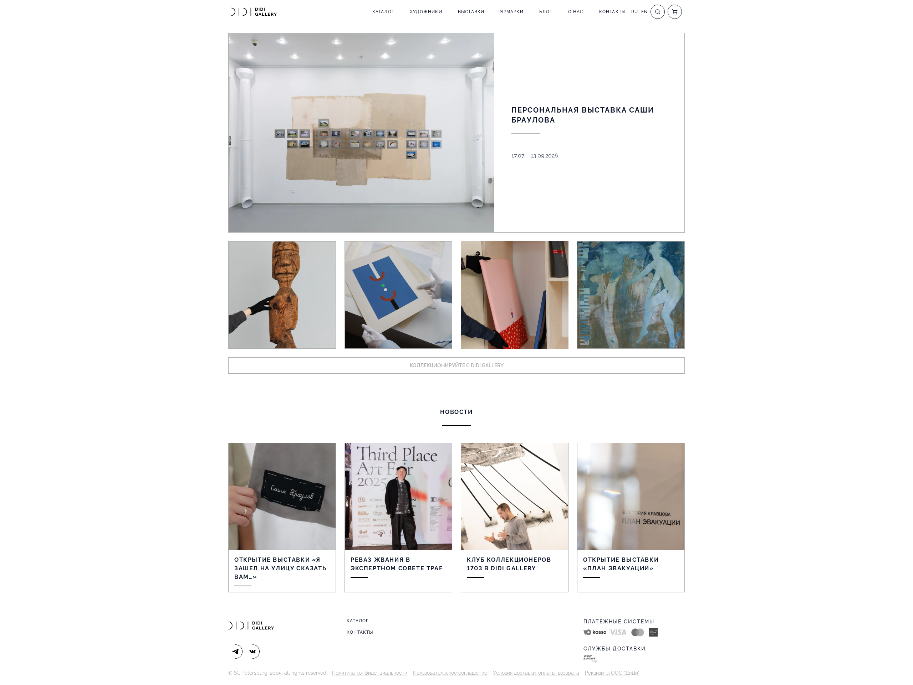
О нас (575, 11)
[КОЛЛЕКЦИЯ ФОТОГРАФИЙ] (630, 295)
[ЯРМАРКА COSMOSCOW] (282, 295)
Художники (426, 11)
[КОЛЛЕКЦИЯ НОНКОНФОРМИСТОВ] (398, 295)
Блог (545, 11)
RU (634, 11)
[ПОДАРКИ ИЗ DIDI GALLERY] (514, 295)
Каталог (383, 11)
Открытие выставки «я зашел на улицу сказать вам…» (280, 568)
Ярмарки (511, 11)
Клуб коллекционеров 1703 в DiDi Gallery (509, 564)
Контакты (612, 11)
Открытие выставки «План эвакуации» (621, 564)
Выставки (471, 11)
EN (644, 11)
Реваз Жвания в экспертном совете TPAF (397, 564)
